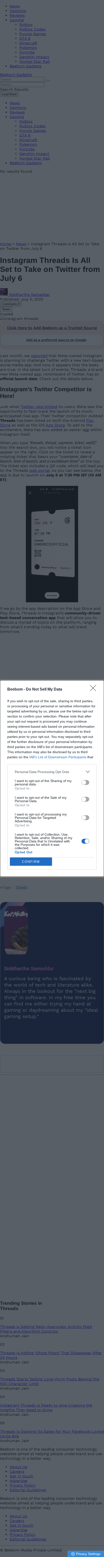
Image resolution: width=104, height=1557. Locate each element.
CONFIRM (31, 862)
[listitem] (52, 771)
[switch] (85, 782)
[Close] (94, 689)
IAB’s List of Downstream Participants (57, 757)
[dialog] (52, 778)
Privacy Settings (88, 1554)
